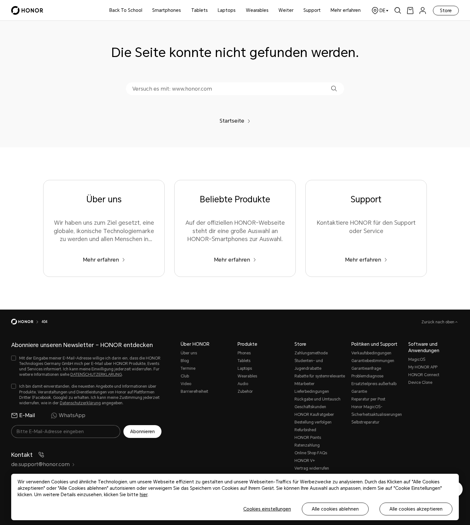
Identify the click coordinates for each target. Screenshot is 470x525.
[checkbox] (86, 367)
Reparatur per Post (368, 399)
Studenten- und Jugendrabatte (308, 365)
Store (446, 10)
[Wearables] (271, 10)
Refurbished (305, 430)
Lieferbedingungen (311, 391)
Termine (188, 368)
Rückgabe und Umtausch (317, 399)
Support (312, 10)
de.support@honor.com (40, 464)
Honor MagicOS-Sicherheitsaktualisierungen (376, 411)
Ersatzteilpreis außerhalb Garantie (373, 388)
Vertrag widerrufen (311, 468)
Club (185, 376)
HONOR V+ (304, 460)
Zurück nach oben (438, 322)
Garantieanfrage (366, 368)
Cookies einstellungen (267, 509)
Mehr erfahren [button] (346, 10)
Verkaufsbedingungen (371, 353)
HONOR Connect (423, 375)
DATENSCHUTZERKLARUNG (96, 374)
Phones (244, 353)
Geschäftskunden (310, 407)
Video (186, 384)
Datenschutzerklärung (80, 403)
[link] (410, 10)
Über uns (189, 353)
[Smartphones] (183, 10)
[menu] (423, 10)
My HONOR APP (422, 367)
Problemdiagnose (367, 376)
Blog (185, 361)
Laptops (227, 10)
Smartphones (166, 10)
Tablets (199, 10)
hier (143, 494)
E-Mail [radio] (27, 415)
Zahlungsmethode (311, 353)
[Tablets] (210, 10)
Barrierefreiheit (194, 391)
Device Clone (420, 382)
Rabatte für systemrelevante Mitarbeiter (319, 380)
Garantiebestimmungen (372, 361)
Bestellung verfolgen (313, 422)
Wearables (257, 10)
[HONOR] (26, 321)
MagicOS (416, 359)
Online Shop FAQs (310, 453)
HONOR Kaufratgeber (314, 414)
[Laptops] (238, 10)
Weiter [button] (286, 10)
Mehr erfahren (101, 260)
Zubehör (245, 391)
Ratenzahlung (307, 445)
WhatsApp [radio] (72, 415)
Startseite (232, 121)
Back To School (125, 10)
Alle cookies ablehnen (335, 509)
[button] (334, 88)
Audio (243, 384)
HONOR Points (307, 437)
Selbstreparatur (365, 422)
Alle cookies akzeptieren (416, 509)
